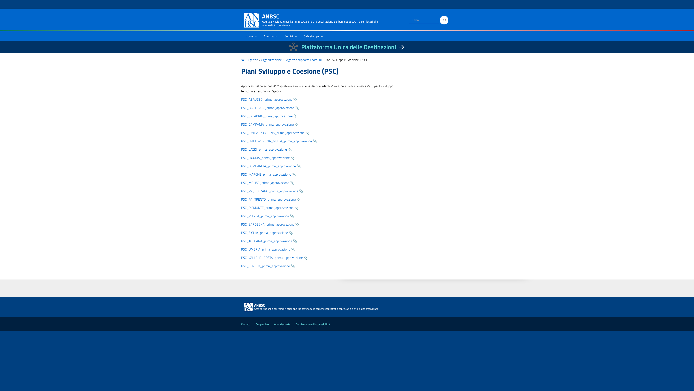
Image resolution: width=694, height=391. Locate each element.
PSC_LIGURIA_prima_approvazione (265, 157)
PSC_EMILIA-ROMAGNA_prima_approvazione (273, 132)
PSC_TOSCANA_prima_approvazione (266, 241)
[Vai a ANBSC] (243, 59)
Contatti (245, 324)
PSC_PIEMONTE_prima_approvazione (267, 207)
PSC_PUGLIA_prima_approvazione (265, 216)
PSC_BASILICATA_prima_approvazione (267, 107)
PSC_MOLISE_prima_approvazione (265, 182)
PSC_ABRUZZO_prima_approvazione (266, 99)
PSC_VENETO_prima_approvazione (265, 266)
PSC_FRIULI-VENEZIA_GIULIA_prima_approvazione (276, 141)
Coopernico (262, 324)
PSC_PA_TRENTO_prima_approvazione (268, 199)
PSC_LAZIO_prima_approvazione (264, 149)
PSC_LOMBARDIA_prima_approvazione (268, 166)
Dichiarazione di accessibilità (313, 324)
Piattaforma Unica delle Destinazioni (348, 47)
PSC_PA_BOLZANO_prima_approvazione (269, 191)
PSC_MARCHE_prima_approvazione (266, 174)
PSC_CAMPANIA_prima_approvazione (267, 124)
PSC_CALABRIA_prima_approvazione (267, 116)
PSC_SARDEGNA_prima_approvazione (267, 224)
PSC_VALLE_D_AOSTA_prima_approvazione (272, 257)
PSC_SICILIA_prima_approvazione (264, 232)
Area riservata (282, 324)
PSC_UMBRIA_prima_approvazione (265, 249)
